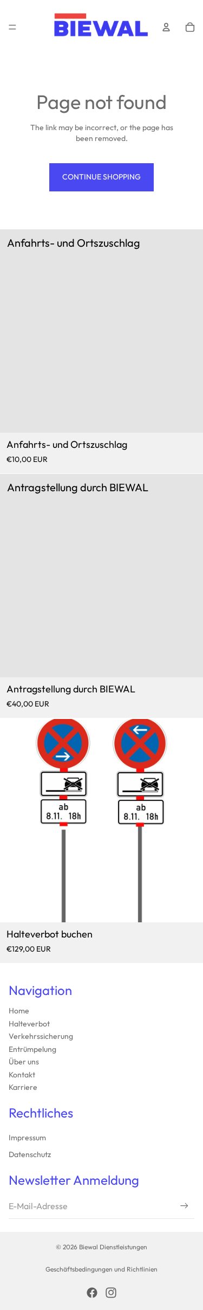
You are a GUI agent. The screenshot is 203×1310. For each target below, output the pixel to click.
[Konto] (166, 27)
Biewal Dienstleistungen (113, 1247)
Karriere (23, 1087)
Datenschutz (30, 1154)
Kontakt (22, 1075)
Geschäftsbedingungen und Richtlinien (101, 1269)
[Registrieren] (184, 1206)
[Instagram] (110, 1292)
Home (19, 1011)
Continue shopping (101, 177)
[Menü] (12, 27)
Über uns (24, 1062)
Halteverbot (29, 1024)
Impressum (27, 1137)
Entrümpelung (32, 1049)
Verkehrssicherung (41, 1036)
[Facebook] (92, 1292)
